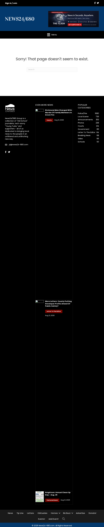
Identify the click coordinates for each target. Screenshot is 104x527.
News (10, 513)
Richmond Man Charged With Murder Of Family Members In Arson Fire (58, 112)
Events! (41, 519)
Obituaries (42, 513)
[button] (59, 513)
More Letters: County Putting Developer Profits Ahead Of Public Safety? (58, 303)
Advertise (80, 513)
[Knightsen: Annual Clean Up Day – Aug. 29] (40, 496)
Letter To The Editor (54, 311)
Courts (49, 120)
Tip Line (20, 513)
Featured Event (52, 500)
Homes (54, 513)
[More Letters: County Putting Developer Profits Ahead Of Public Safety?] (40, 395)
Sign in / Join (11, 3)
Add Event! (54, 519)
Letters (30, 513)
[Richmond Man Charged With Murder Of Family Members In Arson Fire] (40, 204)
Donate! (92, 513)
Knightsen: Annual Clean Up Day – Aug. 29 (58, 493)
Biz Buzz (67, 513)
